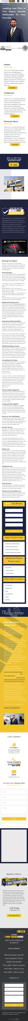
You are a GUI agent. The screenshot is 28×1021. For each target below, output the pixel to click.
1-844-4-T (18, 969)
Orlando (7, 596)
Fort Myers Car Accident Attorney (12, 543)
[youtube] (16, 1019)
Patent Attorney (8, 567)
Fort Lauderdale (8, 585)
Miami (6, 591)
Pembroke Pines (8, 588)
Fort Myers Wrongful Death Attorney (13, 552)
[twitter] (11, 1019)
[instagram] (14, 1019)
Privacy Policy (5, 1014)
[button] (5, 184)
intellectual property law (19, 303)
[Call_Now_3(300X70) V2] (14, 934)
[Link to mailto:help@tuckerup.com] (18, 1)
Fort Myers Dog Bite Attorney (11, 546)
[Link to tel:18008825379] (23, 1)
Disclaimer (11, 1014)
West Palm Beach (9, 593)
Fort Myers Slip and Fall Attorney (12, 549)
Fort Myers (7, 599)
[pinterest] (18, 1019)
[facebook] (9, 1019)
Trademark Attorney (9, 570)
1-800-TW (18, 965)
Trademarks (16, 1014)
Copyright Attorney (9, 573)
